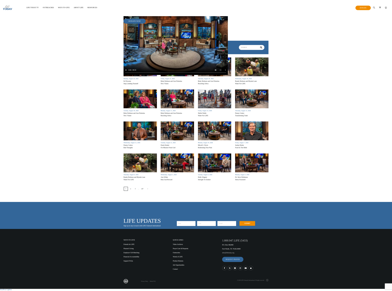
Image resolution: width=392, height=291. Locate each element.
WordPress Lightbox (6, 289)
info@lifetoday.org (228, 253)
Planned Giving (129, 248)
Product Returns (178, 261)
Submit (247, 223)
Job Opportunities (178, 265)
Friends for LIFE (129, 244)
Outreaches (176, 252)
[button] (232, 259)
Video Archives (178, 244)
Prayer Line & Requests (180, 248)
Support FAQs (128, 261)
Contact (175, 269)
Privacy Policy (144, 281)
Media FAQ (153, 281)
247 (142, 189)
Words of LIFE (178, 257)
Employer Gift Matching (131, 252)
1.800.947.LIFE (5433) (235, 240)
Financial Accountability (131, 257)
